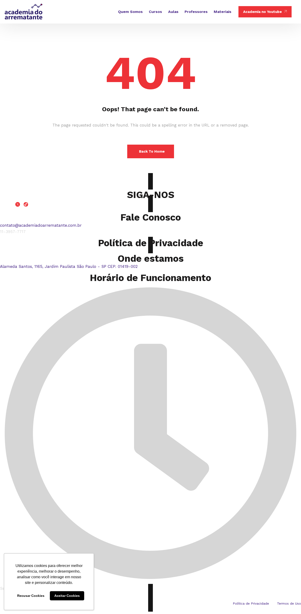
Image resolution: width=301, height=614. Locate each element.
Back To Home (152, 151)
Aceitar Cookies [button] (67, 596)
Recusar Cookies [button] (30, 596)
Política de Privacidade (150, 243)
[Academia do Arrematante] (23, 12)
